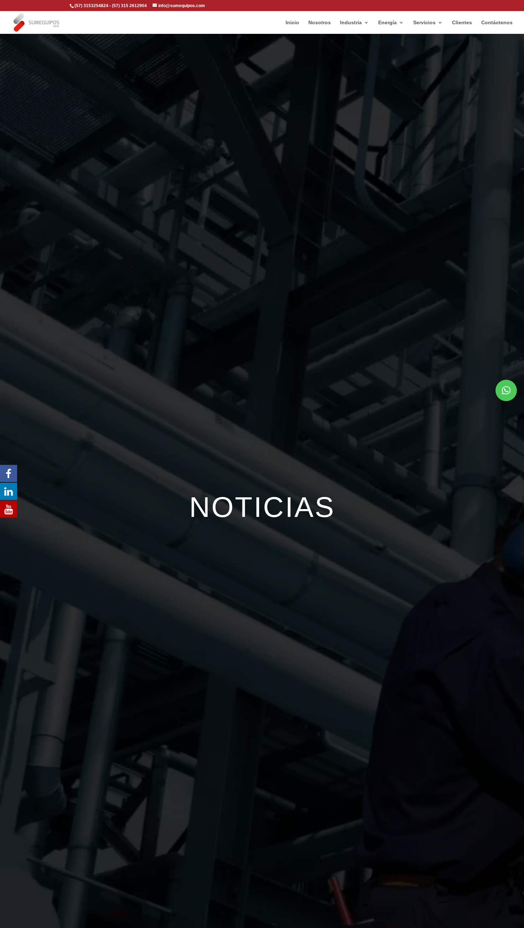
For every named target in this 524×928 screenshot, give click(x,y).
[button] (506, 390)
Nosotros (319, 22)
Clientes (462, 22)
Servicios (424, 22)
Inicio (292, 22)
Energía (387, 22)
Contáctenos (497, 22)
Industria (351, 22)
